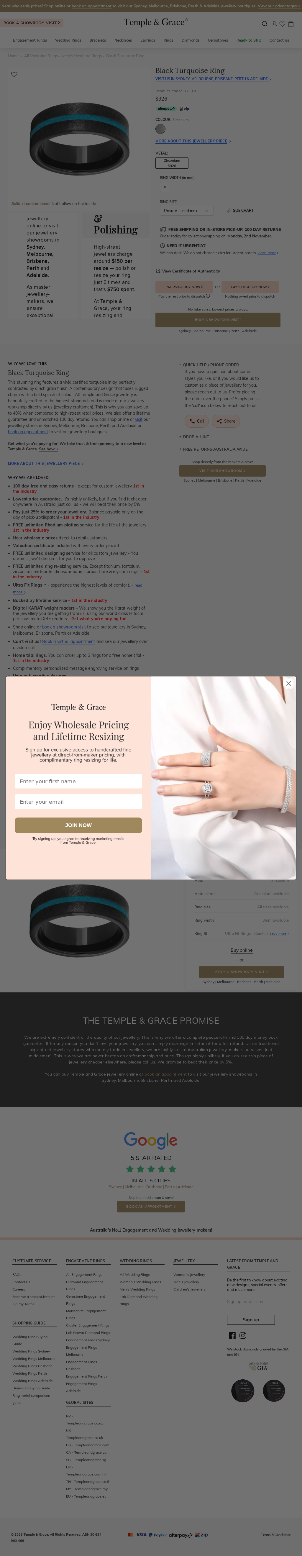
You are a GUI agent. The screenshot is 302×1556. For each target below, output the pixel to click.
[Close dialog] (289, 683)
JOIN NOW (78, 825)
